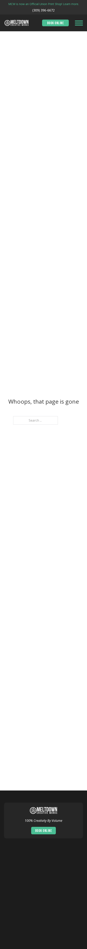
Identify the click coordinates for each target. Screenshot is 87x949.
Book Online (55, 23)
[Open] (79, 23)
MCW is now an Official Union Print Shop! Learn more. (43, 4)
